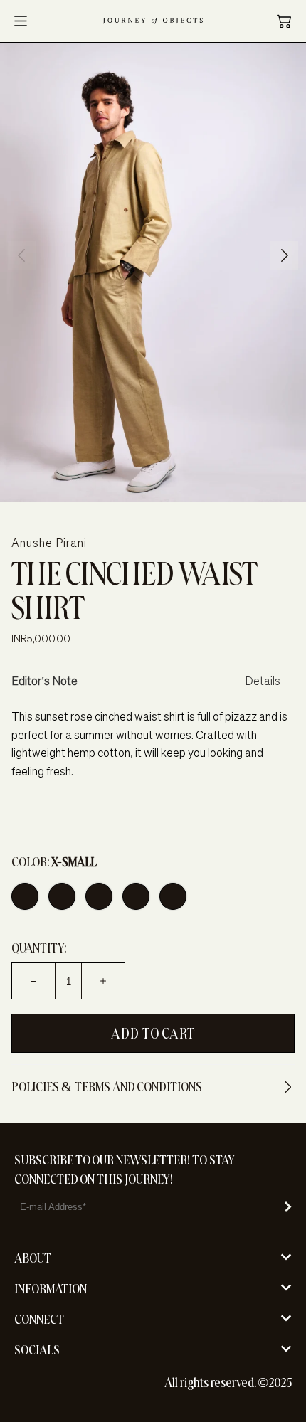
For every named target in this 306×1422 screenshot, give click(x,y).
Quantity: (38, 948)
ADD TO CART (153, 1033)
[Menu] (20, 21)
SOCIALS (37, 1350)
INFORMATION (50, 1288)
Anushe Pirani (49, 543)
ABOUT (32, 1258)
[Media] (153, 272)
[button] (284, 21)
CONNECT (39, 1319)
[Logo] (153, 21)
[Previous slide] (21, 255)
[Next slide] (285, 255)
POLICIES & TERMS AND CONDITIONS (106, 1086)
